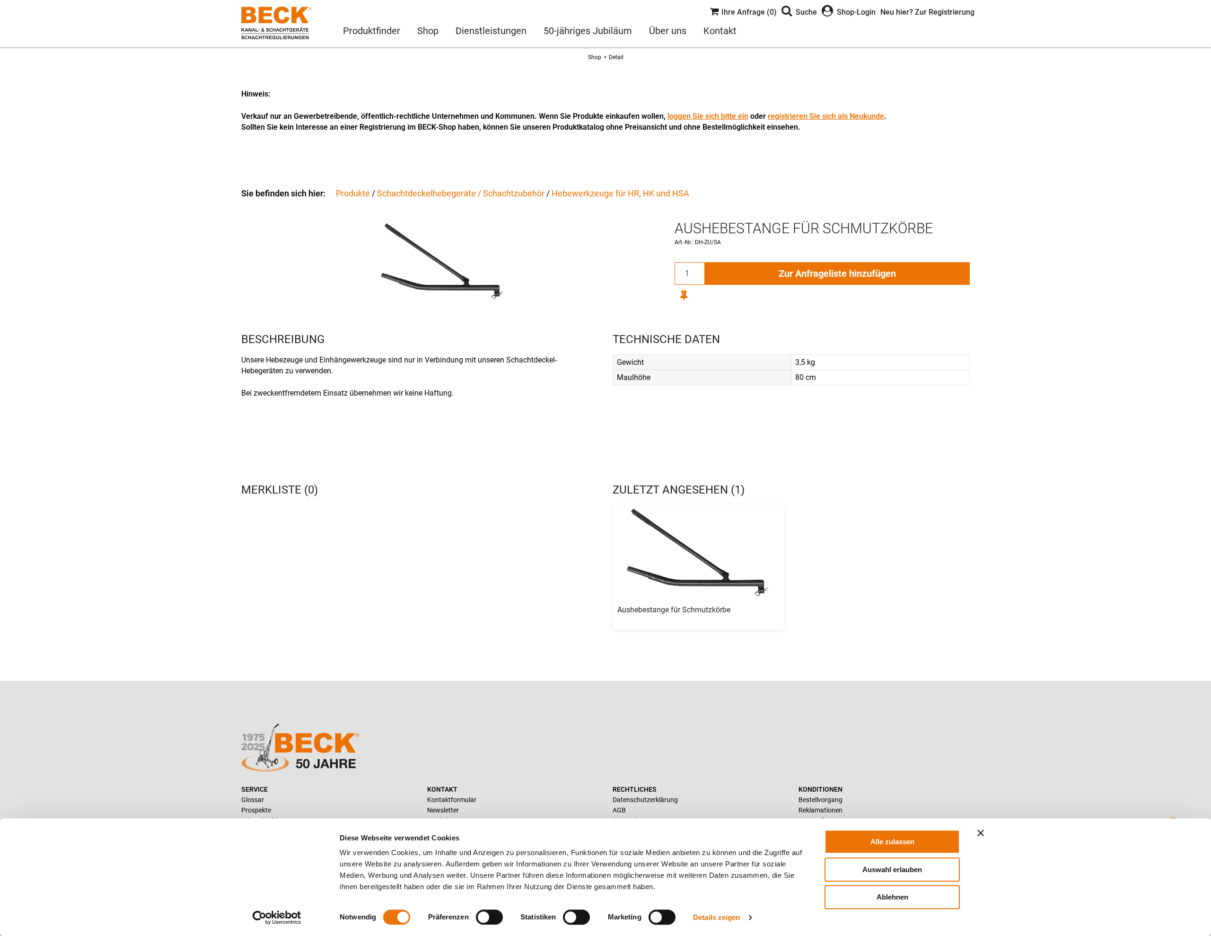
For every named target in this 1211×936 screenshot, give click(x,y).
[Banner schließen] (980, 833)
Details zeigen (716, 917)
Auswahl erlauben (892, 869)
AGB (619, 810)
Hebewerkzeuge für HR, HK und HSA (620, 193)
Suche (806, 12)
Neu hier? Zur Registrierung (927, 12)
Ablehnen (892, 897)
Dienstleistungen (491, 30)
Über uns (667, 30)
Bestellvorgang (820, 800)
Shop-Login (856, 12)
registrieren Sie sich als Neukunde (826, 116)
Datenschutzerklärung (645, 800)
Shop (428, 30)
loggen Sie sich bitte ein (707, 116)
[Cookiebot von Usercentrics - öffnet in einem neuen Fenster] (277, 917)
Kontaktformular (451, 800)
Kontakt (720, 30)
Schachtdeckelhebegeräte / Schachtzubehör (460, 193)
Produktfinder (371, 30)
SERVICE (254, 789)
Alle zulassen (892, 842)
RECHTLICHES (635, 789)
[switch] (489, 917)
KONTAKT (442, 789)
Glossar (252, 800)
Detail (616, 57)
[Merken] (684, 295)
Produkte (353, 193)
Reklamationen (820, 810)
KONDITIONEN (820, 789)
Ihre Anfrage (747, 12)
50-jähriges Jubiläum (588, 30)
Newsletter (443, 810)
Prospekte (256, 810)
